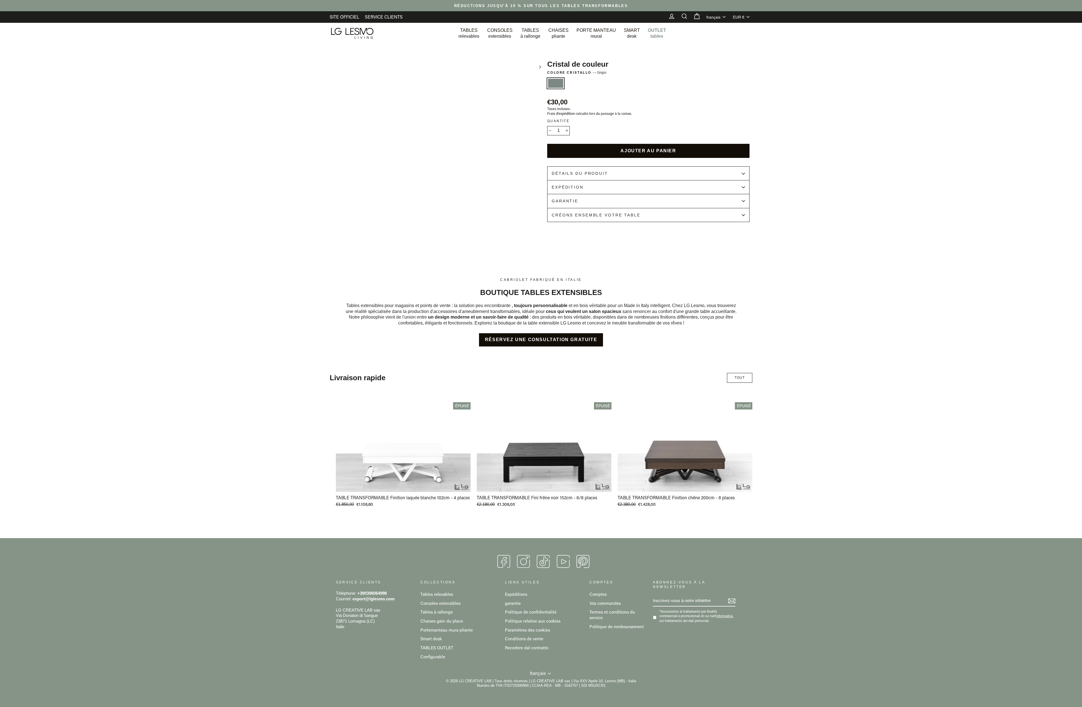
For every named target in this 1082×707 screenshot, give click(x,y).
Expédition (568, 187)
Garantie (565, 201)
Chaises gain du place (441, 621)
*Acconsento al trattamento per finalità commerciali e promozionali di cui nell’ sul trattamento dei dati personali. (696, 616)
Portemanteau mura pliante (446, 630)
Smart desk (431, 638)
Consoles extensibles (440, 603)
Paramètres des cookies (527, 630)
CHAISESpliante (558, 33)
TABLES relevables (468, 33)
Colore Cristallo (576, 72)
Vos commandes (605, 603)
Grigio (555, 83)
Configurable (432, 656)
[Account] (668, 17)
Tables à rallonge (436, 612)
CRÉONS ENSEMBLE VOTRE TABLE (596, 215)
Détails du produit (580, 173)
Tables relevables (436, 594)
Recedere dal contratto (526, 647)
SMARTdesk (632, 33)
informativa (724, 616)
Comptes (598, 594)
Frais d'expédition (561, 113)
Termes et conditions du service (612, 614)
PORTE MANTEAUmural (596, 33)
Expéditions (516, 594)
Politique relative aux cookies (532, 621)
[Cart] (694, 17)
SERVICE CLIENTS (384, 17)
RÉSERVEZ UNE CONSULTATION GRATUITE (541, 339)
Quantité (558, 121)
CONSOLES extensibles (500, 33)
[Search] (681, 17)
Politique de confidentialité (530, 612)
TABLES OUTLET (436, 647)
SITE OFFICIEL (344, 17)
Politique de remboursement (616, 626)
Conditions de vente (524, 638)
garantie (513, 603)
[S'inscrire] (731, 601)
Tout (740, 378)
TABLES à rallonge (530, 33)
